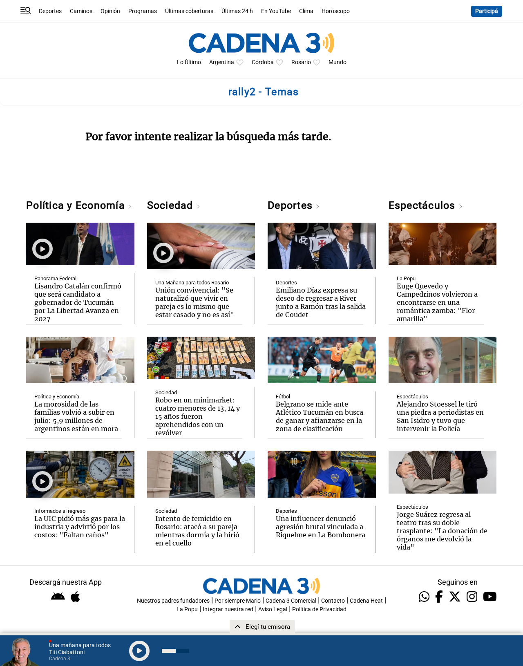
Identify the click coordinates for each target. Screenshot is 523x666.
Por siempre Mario (238, 600)
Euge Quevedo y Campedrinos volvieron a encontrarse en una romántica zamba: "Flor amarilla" (437, 302)
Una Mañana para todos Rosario (192, 282)
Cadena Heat (366, 600)
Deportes (50, 11)
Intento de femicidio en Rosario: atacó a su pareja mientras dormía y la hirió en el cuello (197, 530)
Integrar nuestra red (228, 609)
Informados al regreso (59, 511)
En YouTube (276, 11)
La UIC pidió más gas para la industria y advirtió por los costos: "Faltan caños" (79, 526)
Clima (306, 11)
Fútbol (283, 396)
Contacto (333, 600)
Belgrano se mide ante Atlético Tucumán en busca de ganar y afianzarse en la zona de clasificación (319, 416)
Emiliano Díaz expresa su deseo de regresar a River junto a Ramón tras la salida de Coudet (321, 302)
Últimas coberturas (189, 11)
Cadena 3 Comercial (291, 600)
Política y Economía (77, 205)
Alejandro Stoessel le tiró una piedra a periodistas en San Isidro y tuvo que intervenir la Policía (440, 416)
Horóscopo (336, 11)
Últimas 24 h (237, 11)
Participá (486, 11)
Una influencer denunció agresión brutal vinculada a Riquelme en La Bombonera (320, 526)
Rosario (301, 62)
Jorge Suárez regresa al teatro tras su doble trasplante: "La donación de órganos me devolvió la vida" (442, 530)
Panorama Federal (55, 278)
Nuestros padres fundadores (173, 600)
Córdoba (263, 62)
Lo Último (189, 62)
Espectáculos (423, 205)
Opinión (110, 11)
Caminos (81, 11)
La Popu (406, 278)
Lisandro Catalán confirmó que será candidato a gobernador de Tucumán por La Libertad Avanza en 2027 (77, 302)
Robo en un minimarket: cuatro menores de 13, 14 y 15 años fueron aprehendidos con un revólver (197, 416)
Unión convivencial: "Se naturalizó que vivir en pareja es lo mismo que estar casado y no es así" (194, 302)
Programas (142, 11)
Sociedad (171, 205)
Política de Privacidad (319, 609)
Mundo (337, 62)
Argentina (221, 62)
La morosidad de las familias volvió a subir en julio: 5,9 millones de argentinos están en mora (76, 416)
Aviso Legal (272, 609)
